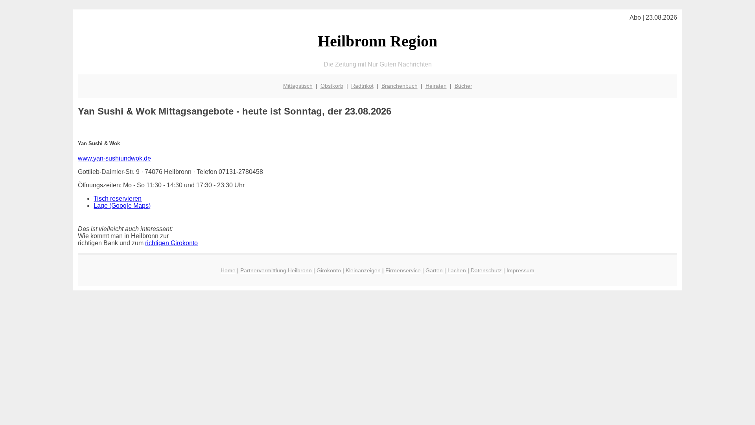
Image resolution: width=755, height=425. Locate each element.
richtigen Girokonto (171, 243)
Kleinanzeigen (363, 270)
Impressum (520, 270)
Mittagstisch (298, 86)
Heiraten (436, 86)
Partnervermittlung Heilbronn (276, 270)
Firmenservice (403, 270)
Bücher (463, 86)
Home (228, 270)
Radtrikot (362, 86)
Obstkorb (331, 86)
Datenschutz (486, 270)
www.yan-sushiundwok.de (114, 158)
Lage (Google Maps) (122, 205)
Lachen (456, 270)
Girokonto (329, 270)
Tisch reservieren (118, 198)
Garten (434, 270)
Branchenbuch (399, 86)
